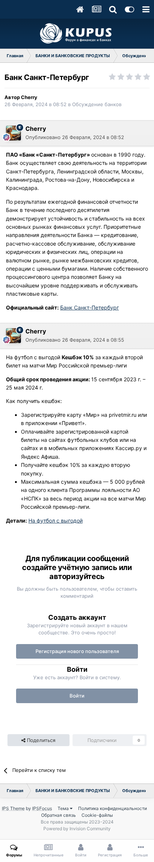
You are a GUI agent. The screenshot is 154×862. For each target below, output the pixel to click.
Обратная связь (58, 815)
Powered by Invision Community (77, 828)
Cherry (29, 97)
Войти (77, 696)
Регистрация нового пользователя (77, 651)
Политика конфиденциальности (112, 808)
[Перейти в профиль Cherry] (13, 133)
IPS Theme (13, 808)
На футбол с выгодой (55, 520)
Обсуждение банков (96, 104)
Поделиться (40, 740)
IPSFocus (42, 808)
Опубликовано (74, 137)
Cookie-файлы (97, 815)
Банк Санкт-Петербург (89, 307)
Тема (64, 808)
